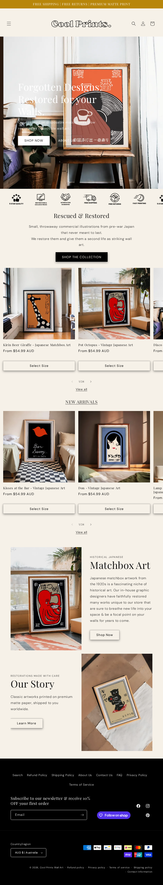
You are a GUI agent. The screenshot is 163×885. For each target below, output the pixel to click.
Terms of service (119, 867)
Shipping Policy (63, 775)
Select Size (39, 366)
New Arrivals (81, 402)
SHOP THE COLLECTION (81, 257)
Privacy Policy (137, 775)
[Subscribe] (82, 815)
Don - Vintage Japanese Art (99, 488)
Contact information (140, 871)
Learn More (26, 723)
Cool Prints (46, 867)
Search (18, 775)
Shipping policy (143, 867)
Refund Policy (37, 775)
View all (81, 389)
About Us (85, 775)
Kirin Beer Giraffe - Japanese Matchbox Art (37, 345)
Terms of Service (81, 784)
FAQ (119, 775)
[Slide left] (72, 381)
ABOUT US (66, 140)
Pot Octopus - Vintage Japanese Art (105, 345)
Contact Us (104, 775)
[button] (9, 23)
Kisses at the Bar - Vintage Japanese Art (34, 488)
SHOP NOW (33, 140)
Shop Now (104, 635)
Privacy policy (96, 867)
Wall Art (58, 867)
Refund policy (75, 867)
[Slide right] (91, 381)
